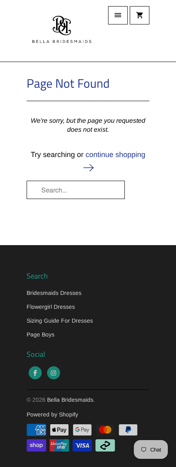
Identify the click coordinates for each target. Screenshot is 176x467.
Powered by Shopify (52, 414)
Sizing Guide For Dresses (60, 320)
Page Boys (40, 334)
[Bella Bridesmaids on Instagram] (53, 372)
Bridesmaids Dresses (54, 293)
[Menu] (118, 15)
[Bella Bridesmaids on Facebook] (35, 372)
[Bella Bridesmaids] (59, 30)
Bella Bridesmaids (70, 399)
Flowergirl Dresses (51, 306)
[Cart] (139, 15)
